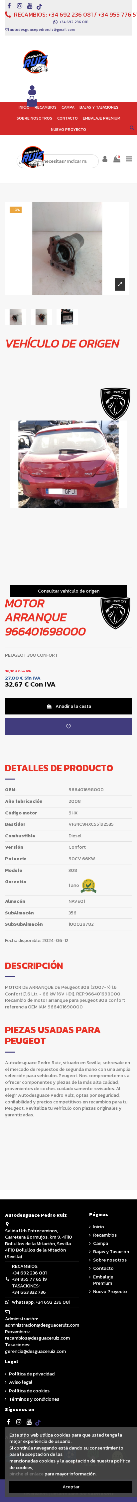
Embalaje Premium (103, 1280)
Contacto (103, 1268)
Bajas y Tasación (111, 1252)
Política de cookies (29, 1391)
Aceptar (71, 1486)
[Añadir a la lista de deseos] (68, 726)
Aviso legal (20, 1382)
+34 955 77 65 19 (29, 1279)
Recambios (105, 1235)
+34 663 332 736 (29, 1292)
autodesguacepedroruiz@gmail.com (42, 29)
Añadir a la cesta (73, 706)
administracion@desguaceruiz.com (42, 1325)
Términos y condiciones (34, 1399)
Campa (100, 1243)
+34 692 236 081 (70, 14)
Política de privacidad (32, 1374)
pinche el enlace (26, 1473)
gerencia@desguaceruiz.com (35, 1351)
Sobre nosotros (110, 1260)
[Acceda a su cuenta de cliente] (32, 90)
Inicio (98, 1227)
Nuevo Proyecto (110, 1291)
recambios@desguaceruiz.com (37, 1338)
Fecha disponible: (23, 940)
